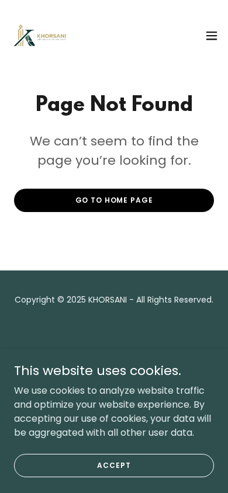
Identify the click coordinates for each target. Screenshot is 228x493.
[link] (40, 35)
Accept (113, 465)
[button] (211, 35)
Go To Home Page (114, 200)
